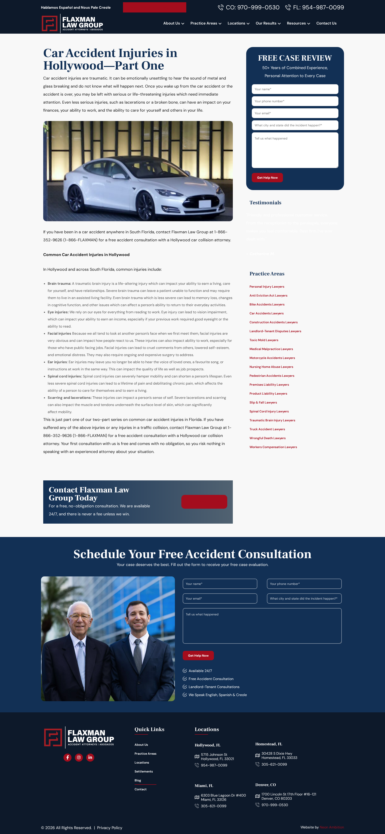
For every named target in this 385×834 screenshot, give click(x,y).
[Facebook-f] (67, 758)
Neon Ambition (332, 827)
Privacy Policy (109, 827)
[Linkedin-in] (90, 758)
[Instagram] (79, 758)
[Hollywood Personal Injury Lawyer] (72, 23)
